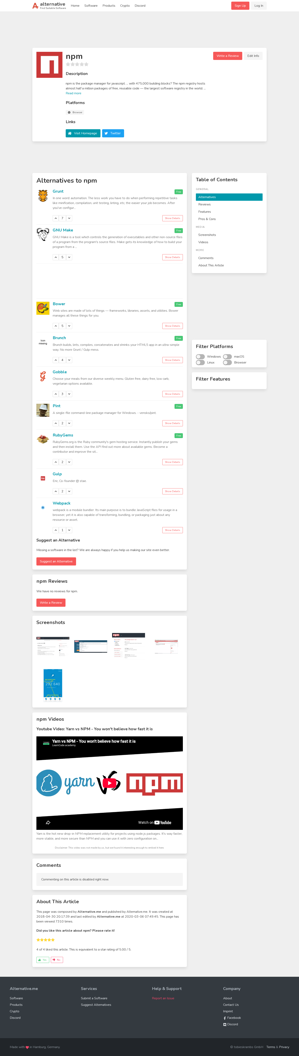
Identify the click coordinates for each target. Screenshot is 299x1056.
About (227, 998)
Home (75, 5)
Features (204, 211)
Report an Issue (163, 998)
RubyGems (63, 435)
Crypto (125, 5)
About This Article (211, 265)
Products (109, 5)
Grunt (58, 191)
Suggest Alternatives (96, 1005)
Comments (206, 258)
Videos (203, 242)
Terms (270, 1047)
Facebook (233, 1018)
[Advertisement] (149, 31)
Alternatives (207, 197)
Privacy (284, 1047)
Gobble (60, 372)
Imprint (228, 1011)
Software (91, 5)
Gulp (57, 474)
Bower (59, 304)
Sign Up (240, 5)
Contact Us (231, 1005)
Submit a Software (94, 998)
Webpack (61, 503)
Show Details (172, 218)
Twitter (115, 133)
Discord (140, 5)
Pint (56, 406)
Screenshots (207, 235)
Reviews (204, 204)
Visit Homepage (85, 133)
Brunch (59, 338)
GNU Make (63, 230)
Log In (258, 5)
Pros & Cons (207, 219)
